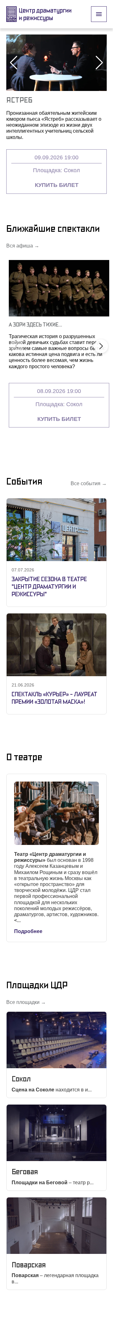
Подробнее (28, 931)
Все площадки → (26, 1002)
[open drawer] (99, 14)
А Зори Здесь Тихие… (35, 324)
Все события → (89, 483)
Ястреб (19, 100)
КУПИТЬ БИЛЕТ (56, 185)
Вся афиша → (22, 245)
